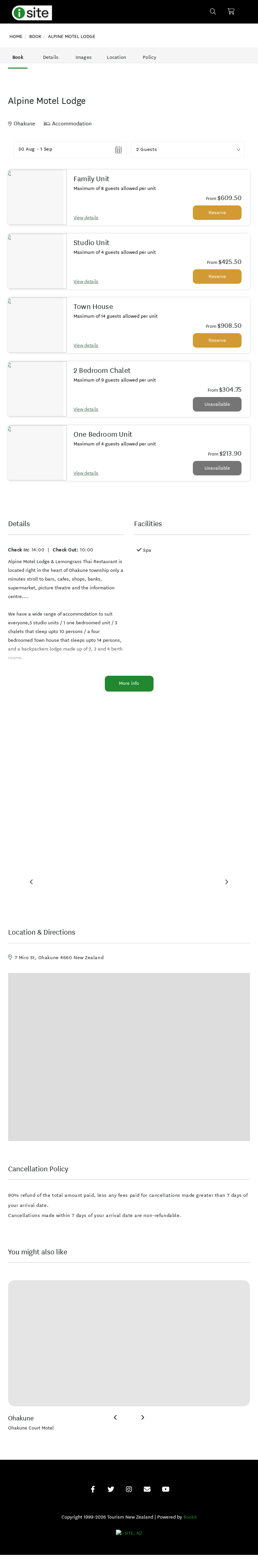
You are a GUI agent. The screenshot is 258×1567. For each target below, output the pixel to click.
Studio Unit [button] (92, 242)
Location (116, 57)
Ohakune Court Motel (31, 1428)
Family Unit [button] (92, 178)
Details (51, 57)
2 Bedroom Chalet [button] (102, 370)
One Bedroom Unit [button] (103, 434)
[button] (188, 149)
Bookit (190, 1517)
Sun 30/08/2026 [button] (37, 149)
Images (84, 57)
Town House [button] (93, 306)
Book (17, 57)
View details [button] (86, 217)
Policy (149, 57)
